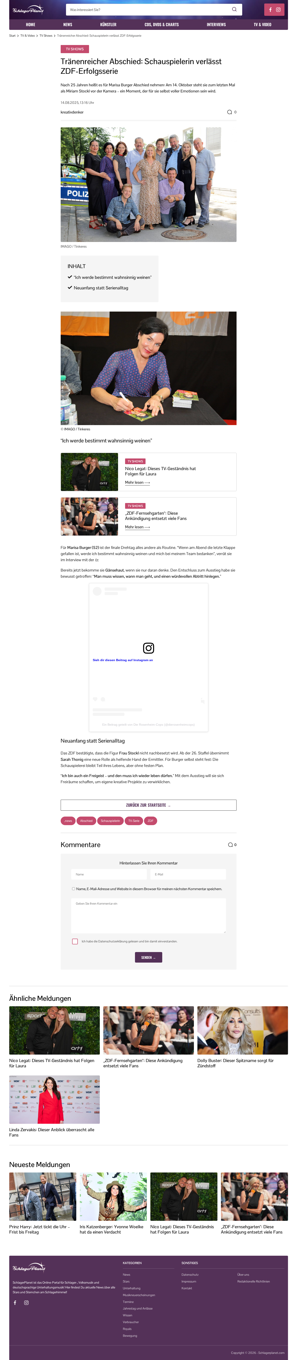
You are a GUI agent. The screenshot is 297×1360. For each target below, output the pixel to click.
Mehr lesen (134, 482)
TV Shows (46, 36)
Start (12, 36)
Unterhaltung (131, 1288)
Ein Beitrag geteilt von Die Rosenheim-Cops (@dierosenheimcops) (148, 724)
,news (68, 821)
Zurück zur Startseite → (148, 805)
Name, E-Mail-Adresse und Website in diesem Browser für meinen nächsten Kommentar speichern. (149, 889)
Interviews (216, 24)
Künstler (108, 24)
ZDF (150, 821)
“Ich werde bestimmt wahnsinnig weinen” (112, 277)
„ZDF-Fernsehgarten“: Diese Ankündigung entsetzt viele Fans (156, 515)
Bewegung (130, 1336)
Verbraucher (131, 1322)
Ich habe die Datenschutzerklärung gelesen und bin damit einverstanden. (129, 941)
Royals (127, 1329)
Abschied (86, 821)
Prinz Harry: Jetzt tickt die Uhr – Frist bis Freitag (39, 1229)
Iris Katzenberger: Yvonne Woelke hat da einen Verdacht (111, 1229)
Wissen (127, 1315)
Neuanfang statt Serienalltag (101, 288)
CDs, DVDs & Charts (162, 24)
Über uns (243, 1275)
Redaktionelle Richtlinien (253, 1281)
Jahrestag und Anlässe (138, 1308)
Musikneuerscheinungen (139, 1295)
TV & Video (262, 24)
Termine (128, 1302)
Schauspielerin (110, 821)
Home (30, 24)
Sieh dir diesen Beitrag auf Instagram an (123, 660)
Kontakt (187, 1288)
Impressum (189, 1281)
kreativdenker (72, 112)
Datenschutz (190, 1275)
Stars (126, 1281)
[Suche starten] (234, 10)
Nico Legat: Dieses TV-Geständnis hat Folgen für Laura (160, 471)
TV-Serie (133, 821)
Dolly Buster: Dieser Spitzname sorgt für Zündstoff (235, 1063)
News (67, 24)
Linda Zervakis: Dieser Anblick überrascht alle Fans (51, 1132)
